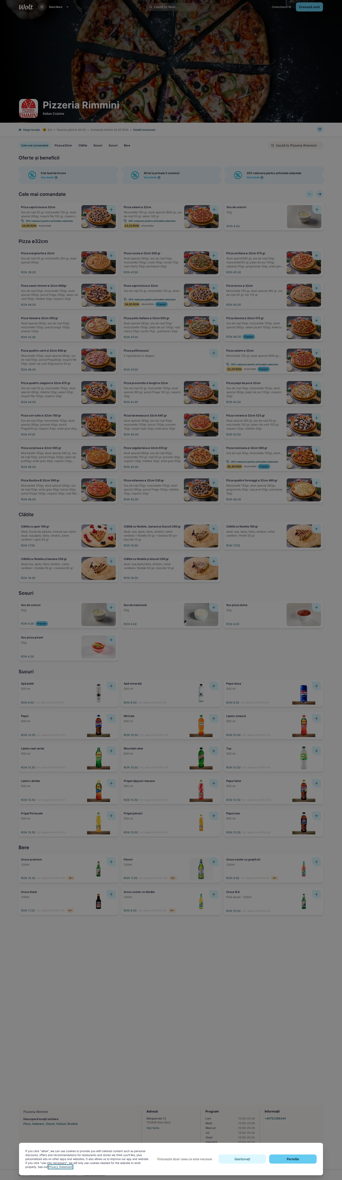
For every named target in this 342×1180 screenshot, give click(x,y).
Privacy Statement (60, 1167)
